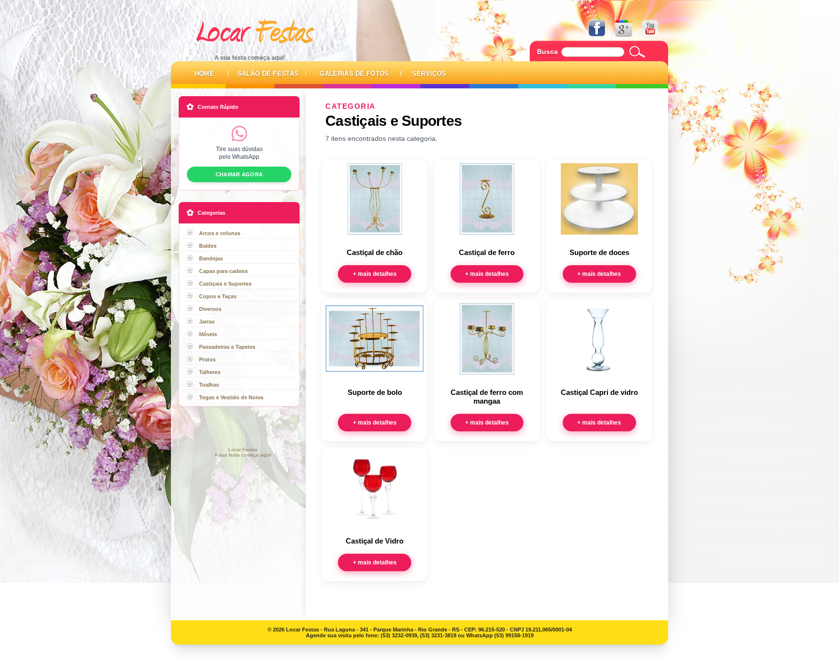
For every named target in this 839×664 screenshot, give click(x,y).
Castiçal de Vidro (374, 541)
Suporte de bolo (375, 392)
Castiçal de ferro (487, 252)
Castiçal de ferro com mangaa (487, 397)
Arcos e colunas (219, 233)
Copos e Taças (217, 296)
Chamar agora (239, 174)
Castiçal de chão (375, 252)
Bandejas (211, 258)
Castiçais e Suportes (225, 284)
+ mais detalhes (375, 274)
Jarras (207, 321)
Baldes (208, 246)
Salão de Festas (268, 73)
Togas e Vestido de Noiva (231, 397)
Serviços (429, 73)
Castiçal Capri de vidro (599, 392)
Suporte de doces (599, 252)
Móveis (208, 334)
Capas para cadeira (223, 271)
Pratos (207, 359)
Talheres (209, 372)
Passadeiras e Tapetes (227, 347)
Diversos (210, 309)
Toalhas (209, 385)
